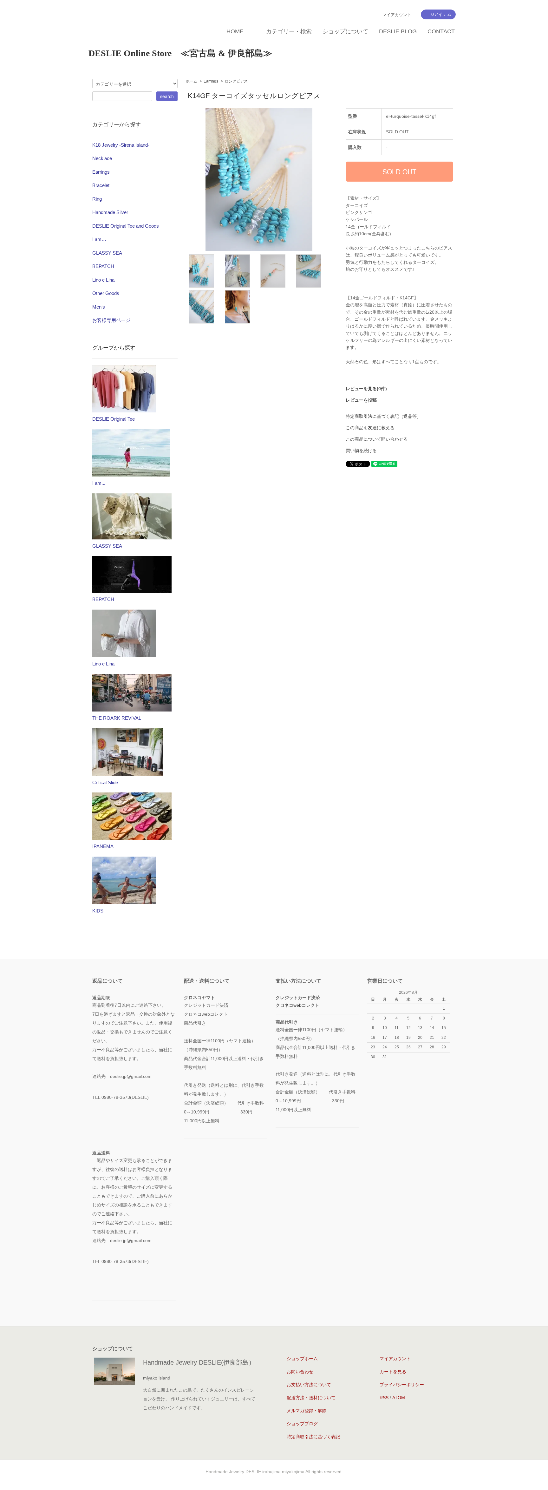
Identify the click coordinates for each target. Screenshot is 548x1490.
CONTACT (441, 31)
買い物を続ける (361, 450)
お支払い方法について (309, 1384)
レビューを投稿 (361, 400)
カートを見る (393, 1371)
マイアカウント (396, 14)
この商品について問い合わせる (377, 439)
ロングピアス (236, 81)
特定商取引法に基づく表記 (313, 1436)
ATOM (398, 1397)
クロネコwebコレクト (297, 1005)
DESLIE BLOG (398, 31)
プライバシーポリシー (402, 1384)
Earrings (211, 81)
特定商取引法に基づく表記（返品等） (383, 416)
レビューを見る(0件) (366, 388)
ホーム (191, 81)
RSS (384, 1397)
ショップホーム (302, 1358)
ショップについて (345, 31)
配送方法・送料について (311, 1397)
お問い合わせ (300, 1371)
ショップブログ (302, 1423)
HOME (235, 31)
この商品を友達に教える (370, 427)
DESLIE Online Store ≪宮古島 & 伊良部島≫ (180, 53)
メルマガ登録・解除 (307, 1410)
